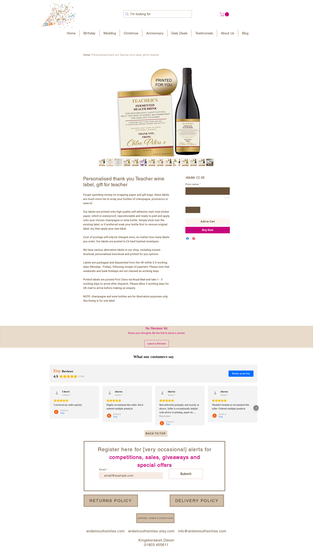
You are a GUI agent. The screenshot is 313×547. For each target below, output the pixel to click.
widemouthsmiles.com (107, 531)
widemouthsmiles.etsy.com (151, 531)
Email (102, 469)
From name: (193, 184)
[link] (225, 14)
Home (86, 54)
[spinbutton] (192, 210)
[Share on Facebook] (187, 239)
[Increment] (197, 210)
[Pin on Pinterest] (194, 239)
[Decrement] (188, 210)
